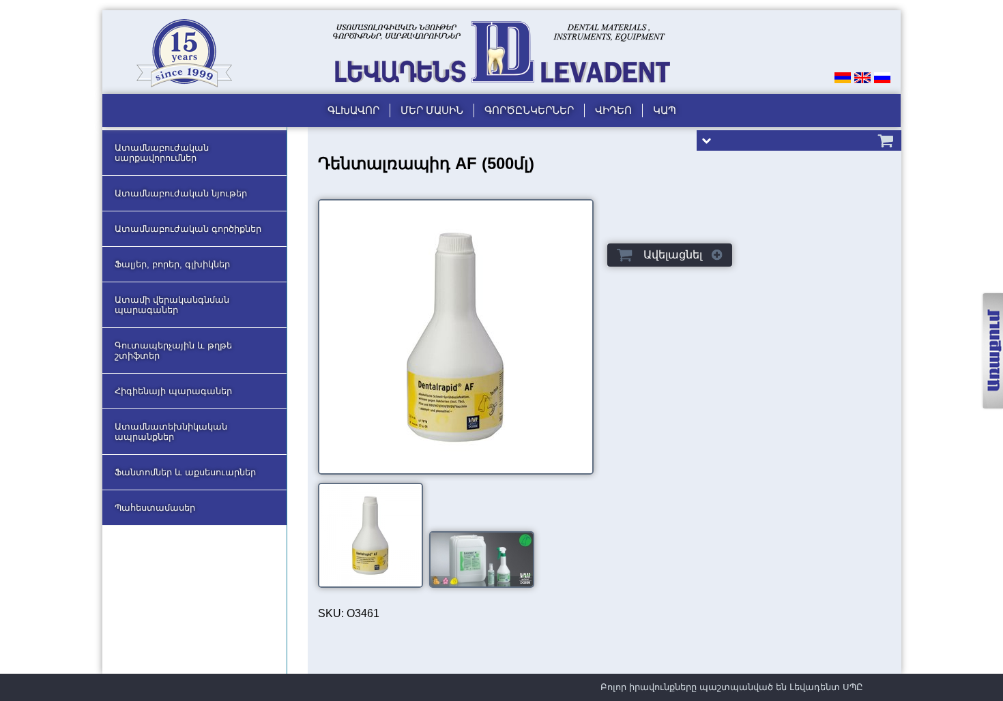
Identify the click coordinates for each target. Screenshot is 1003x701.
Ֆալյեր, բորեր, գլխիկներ (172, 264)
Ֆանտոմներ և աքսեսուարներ (185, 472)
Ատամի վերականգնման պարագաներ (172, 305)
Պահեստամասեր (155, 508)
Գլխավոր (353, 110)
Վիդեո (613, 110)
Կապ (664, 110)
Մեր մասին (432, 110)
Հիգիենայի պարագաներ (173, 391)
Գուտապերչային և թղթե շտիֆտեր (173, 350)
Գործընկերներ (529, 110)
